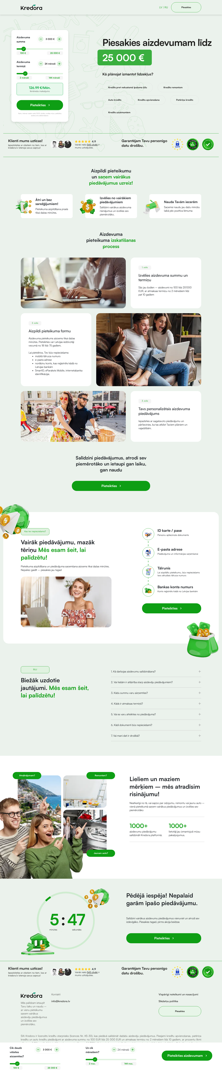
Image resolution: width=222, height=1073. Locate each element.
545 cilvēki (92, 972)
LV (160, 7)
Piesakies (186, 7)
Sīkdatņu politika (168, 1001)
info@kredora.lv (60, 1001)
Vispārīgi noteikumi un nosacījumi (178, 994)
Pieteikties (109, 486)
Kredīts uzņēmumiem (119, 112)
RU (166, 7)
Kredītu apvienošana (149, 99)
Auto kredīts (114, 99)
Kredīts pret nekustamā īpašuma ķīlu (127, 87)
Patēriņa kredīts (184, 99)
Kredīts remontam (173, 87)
